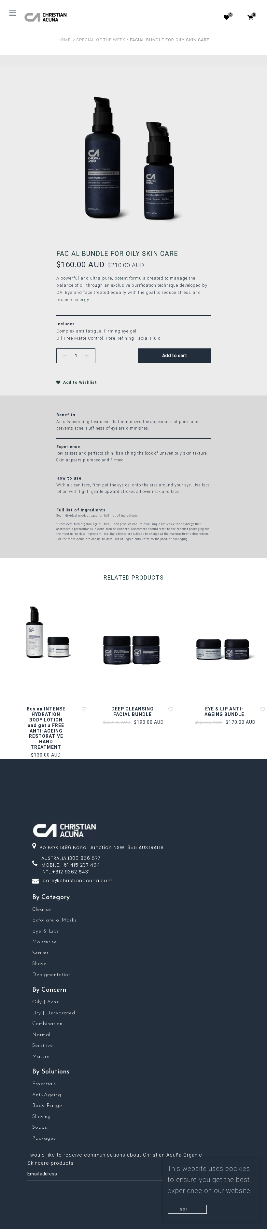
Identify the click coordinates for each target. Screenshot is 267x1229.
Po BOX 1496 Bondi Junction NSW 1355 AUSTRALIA (102, 847)
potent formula (130, 278)
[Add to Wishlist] (84, 709)
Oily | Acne (45, 1002)
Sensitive (42, 1045)
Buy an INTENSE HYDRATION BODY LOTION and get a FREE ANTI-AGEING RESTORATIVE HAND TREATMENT (46, 728)
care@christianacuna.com (78, 880)
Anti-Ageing (46, 1095)
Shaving (41, 1116)
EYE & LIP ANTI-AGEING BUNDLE (224, 711)
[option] (133, 156)
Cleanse (41, 909)
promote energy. (73, 299)
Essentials (44, 1084)
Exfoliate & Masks (54, 920)
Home (64, 39)
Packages (44, 1138)
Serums (40, 953)
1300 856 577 (84, 858)
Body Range (47, 1105)
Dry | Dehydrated (53, 1013)
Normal (41, 1035)
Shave (39, 963)
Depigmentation (51, 974)
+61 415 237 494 (80, 865)
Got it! (187, 1209)
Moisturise (44, 942)
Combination (47, 1024)
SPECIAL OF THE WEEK (101, 39)
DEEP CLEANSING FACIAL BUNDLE (132, 711)
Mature (41, 1056)
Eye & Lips (45, 931)
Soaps (39, 1127)
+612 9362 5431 (71, 872)
